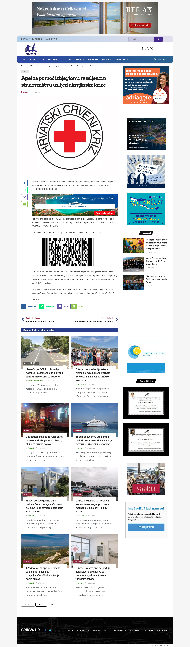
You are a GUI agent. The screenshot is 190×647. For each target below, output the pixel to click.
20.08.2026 (42, 516)
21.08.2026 (50, 381)
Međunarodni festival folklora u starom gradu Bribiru (156, 279)
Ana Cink (81, 384)
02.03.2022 (37, 92)
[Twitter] (50, 630)
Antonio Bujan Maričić (35, 381)
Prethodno (28, 605)
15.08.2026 (152, 252)
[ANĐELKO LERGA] (146, 403)
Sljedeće (40, 605)
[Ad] (95, 18)
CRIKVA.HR (30, 630)
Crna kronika (31, 363)
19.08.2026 (41, 583)
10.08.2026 (152, 268)
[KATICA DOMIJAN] (146, 439)
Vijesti (25, 71)
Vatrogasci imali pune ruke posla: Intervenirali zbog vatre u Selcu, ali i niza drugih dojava (44, 440)
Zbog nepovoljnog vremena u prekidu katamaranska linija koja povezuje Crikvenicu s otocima (94, 440)
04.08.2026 (152, 286)
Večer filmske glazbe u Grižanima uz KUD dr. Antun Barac (156, 261)
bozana (24, 92)
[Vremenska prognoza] (154, 48)
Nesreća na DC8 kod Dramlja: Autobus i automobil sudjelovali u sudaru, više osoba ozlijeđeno (45, 373)
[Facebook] (167, 39)
